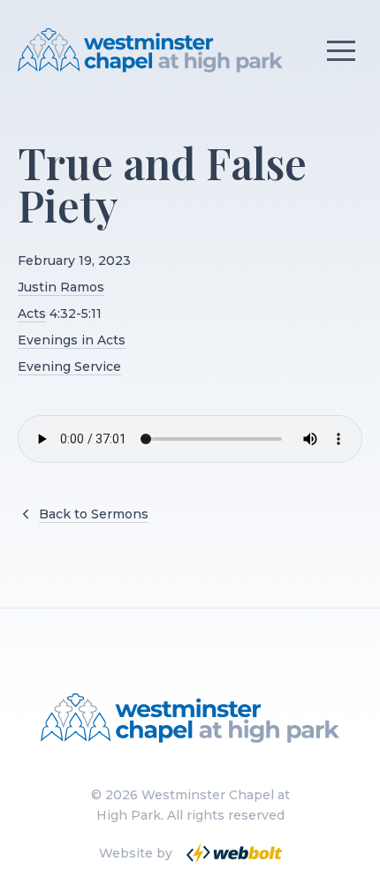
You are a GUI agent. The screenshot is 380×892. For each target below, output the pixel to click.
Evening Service (69, 366)
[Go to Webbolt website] (232, 853)
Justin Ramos (61, 287)
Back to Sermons (93, 514)
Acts (32, 313)
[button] (341, 50)
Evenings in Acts (71, 340)
